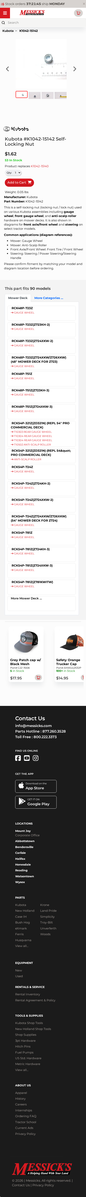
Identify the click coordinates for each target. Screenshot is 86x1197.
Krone (44, 905)
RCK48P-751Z (22, 374)
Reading (21, 870)
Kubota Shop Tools (29, 1023)
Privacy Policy (25, 1134)
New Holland (24, 911)
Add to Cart (17, 182)
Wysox (20, 882)
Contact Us (21, 1185)
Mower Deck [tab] (18, 298)
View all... (21, 946)
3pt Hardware (25, 1041)
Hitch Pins (22, 1046)
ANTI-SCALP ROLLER (27, 459)
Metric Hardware (27, 1064)
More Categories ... (47, 298)
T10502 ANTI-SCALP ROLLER (32, 444)
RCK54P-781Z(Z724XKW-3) (32, 565)
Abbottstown (25, 841)
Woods (45, 934)
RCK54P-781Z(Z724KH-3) (31, 549)
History (20, 1098)
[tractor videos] (27, 758)
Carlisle (20, 853)
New (18, 970)
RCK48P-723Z (22, 308)
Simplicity (47, 917)
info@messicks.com (33, 726)
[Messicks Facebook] (18, 758)
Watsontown (24, 876)
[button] (78, 13)
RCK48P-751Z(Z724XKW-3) (32, 406)
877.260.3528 (54, 731)
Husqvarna (23, 940)
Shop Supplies (25, 1035)
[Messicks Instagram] (35, 758)
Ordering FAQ (25, 1116)
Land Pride (48, 911)
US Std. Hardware (28, 1058)
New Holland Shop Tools (33, 1029)
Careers (21, 1104)
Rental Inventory (27, 994)
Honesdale (23, 864)
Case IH (21, 917)
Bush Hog (22, 922)
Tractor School (25, 1122)
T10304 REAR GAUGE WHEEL (32, 436)
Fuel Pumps (24, 1052)
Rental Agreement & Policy (35, 1000)
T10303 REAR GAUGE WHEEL (32, 431)
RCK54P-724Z (22, 467)
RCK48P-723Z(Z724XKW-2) (32, 341)
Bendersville (24, 847)
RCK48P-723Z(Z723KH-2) (31, 324)
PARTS (20, 897)
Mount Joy (23, 831)
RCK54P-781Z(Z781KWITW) (32, 582)
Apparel (21, 1093)
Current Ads (24, 1128)
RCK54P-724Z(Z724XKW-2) (32, 500)
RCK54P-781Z (22, 532)
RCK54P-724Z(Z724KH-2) (31, 483)
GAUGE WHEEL (23, 312)
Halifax (20, 859)
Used (19, 976)
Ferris (19, 934)
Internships (23, 1110)
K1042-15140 (40, 166)
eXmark (21, 928)
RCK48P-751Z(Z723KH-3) (30, 390)
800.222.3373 (45, 737)
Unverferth (48, 928)
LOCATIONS (24, 823)
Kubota (8, 31)
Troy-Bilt (46, 922)
